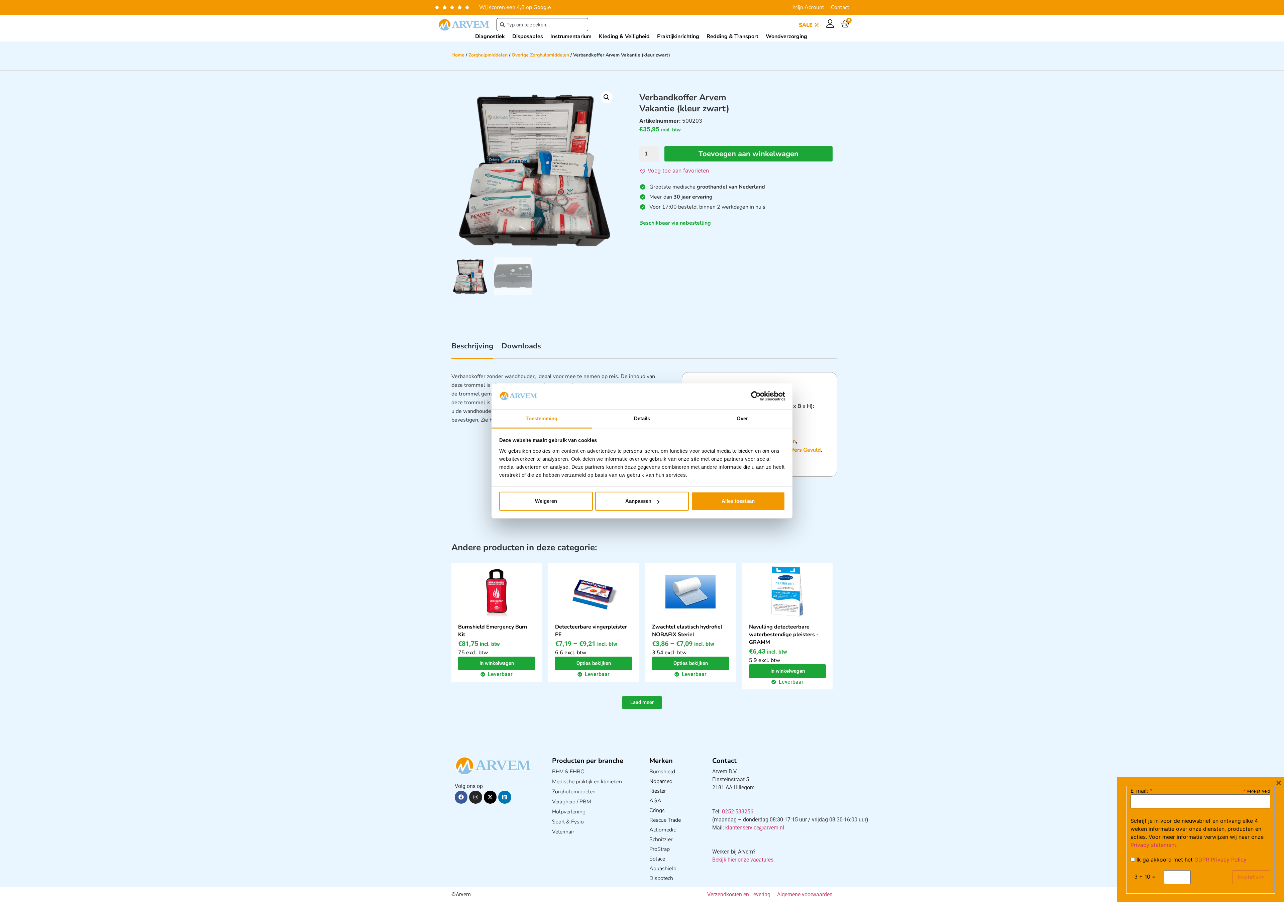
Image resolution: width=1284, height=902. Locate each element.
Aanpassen (638, 501)
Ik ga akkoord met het (1191, 859)
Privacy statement (1153, 844)
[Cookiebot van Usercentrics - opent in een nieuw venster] (756, 396)
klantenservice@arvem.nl (754, 827)
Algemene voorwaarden (805, 894)
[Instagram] (475, 797)
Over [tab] (742, 418)
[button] (607, 97)
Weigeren (546, 501)
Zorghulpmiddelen (488, 55)
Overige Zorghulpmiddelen (540, 55)
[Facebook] (461, 797)
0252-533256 (737, 811)
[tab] (472, 350)
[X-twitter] (490, 797)
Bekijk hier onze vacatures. (743, 860)
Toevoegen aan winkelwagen (748, 154)
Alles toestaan (738, 501)
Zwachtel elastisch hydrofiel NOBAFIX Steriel (687, 630)
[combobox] (542, 24)
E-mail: (1141, 790)
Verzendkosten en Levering (738, 894)
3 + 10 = (1145, 876)
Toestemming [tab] (541, 418)
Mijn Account (808, 7)
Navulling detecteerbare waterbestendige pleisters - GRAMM (784, 634)
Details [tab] (642, 418)
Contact (840, 7)
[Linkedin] (504, 797)
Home (457, 55)
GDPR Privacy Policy (1220, 859)
